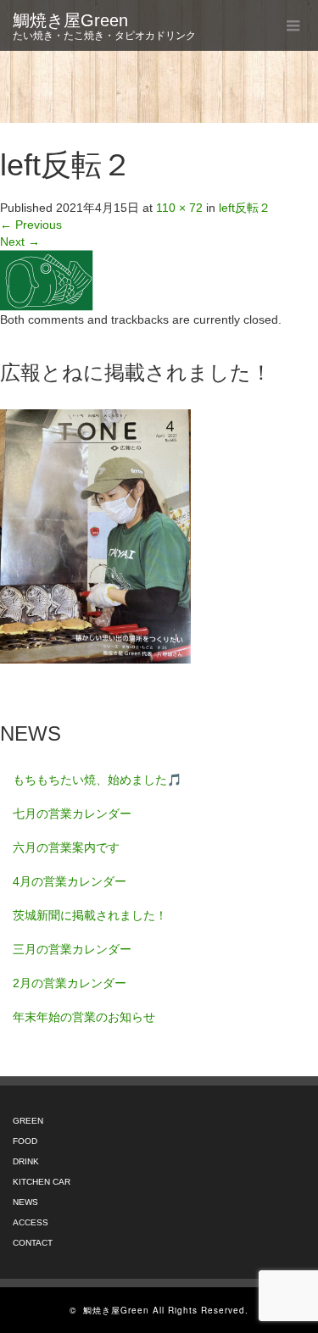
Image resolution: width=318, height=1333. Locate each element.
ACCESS (30, 1222)
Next (20, 241)
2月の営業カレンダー (69, 983)
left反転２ (245, 207)
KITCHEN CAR (41, 1181)
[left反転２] (46, 279)
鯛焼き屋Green (70, 20)
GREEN (28, 1120)
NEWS (25, 1202)
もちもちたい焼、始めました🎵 (97, 779)
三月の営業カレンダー (72, 949)
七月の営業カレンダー (72, 813)
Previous (31, 224)
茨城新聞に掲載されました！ (90, 915)
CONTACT (33, 1242)
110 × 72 (179, 207)
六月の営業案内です (66, 847)
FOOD (25, 1141)
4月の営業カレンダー (69, 881)
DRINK (26, 1161)
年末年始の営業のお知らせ (84, 1017)
